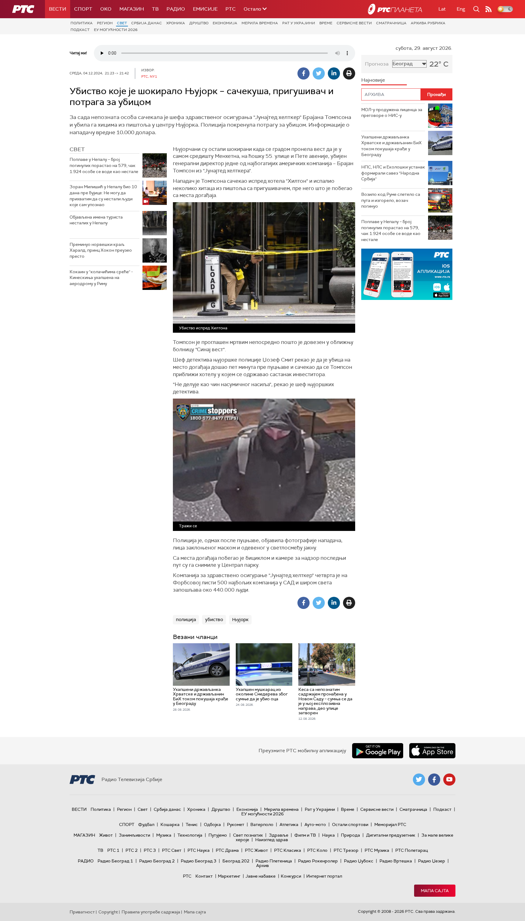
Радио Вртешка (395, 861)
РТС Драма (227, 850)
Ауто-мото (315, 824)
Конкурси (291, 876)
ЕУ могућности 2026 (116, 29)
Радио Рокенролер (318, 861)
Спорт (83, 9)
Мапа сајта (435, 890)
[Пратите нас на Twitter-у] (419, 779)
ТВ (155, 9)
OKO (106, 9)
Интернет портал (324, 876)
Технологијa (189, 835)
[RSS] (488, 9)
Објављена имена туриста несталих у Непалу (96, 220)
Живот (106, 835)
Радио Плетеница (274, 861)
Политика (81, 23)
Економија (225, 23)
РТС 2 (131, 850)
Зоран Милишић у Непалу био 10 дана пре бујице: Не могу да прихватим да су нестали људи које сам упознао (103, 195)
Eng (461, 9)
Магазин (131, 9)
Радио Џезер (431, 861)
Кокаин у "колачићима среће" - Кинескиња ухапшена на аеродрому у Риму (101, 277)
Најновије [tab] (373, 80)
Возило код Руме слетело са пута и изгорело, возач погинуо (390, 200)
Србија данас (146, 23)
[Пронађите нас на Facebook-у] (434, 779)
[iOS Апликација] (386, 274)
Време (325, 23)
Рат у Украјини (298, 23)
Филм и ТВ (305, 835)
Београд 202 (235, 861)
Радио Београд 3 (198, 861)
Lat (442, 9)
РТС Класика (287, 850)
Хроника (175, 23)
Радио (175, 9)
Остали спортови (350, 824)
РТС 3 (150, 850)
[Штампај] (349, 73)
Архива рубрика (428, 23)
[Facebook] (303, 73)
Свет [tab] (77, 149)
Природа (350, 835)
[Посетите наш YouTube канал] (449, 779)
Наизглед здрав (271, 839)
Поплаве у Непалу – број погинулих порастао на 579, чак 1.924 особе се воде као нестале (104, 165)
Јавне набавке (260, 876)
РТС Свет (171, 850)
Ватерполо (261, 824)
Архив (262, 865)
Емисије (205, 9)
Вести (57, 9)
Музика (163, 835)
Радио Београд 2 (157, 861)
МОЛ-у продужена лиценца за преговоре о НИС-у (391, 112)
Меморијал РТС (390, 824)
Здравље (278, 835)
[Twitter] (319, 73)
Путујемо (217, 835)
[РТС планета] (395, 9)
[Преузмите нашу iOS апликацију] (432, 750)
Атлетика (289, 824)
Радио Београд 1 (115, 861)
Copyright (108, 912)
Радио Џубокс (358, 861)
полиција (186, 620)
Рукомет (235, 824)
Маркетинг (229, 876)
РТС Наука (198, 850)
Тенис (192, 824)
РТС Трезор (346, 850)
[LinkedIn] (334, 73)
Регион (105, 23)
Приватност (82, 912)
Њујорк (240, 620)
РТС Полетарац (411, 850)
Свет (122, 23)
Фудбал (146, 824)
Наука (328, 835)
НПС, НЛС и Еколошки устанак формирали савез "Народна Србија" (393, 173)
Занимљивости (134, 835)
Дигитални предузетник (390, 835)
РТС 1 (113, 850)
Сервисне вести (354, 23)
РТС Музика (377, 850)
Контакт (204, 876)
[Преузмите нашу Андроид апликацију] (377, 750)
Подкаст (80, 29)
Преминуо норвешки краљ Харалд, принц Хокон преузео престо (101, 250)
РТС (230, 9)
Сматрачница (391, 23)
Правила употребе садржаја (151, 912)
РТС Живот (256, 850)
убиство (214, 620)
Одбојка (212, 824)
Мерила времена (260, 23)
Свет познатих (248, 835)
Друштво (198, 23)
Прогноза (377, 64)
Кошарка (170, 824)
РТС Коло (317, 850)
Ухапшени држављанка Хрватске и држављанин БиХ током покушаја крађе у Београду (391, 146)
